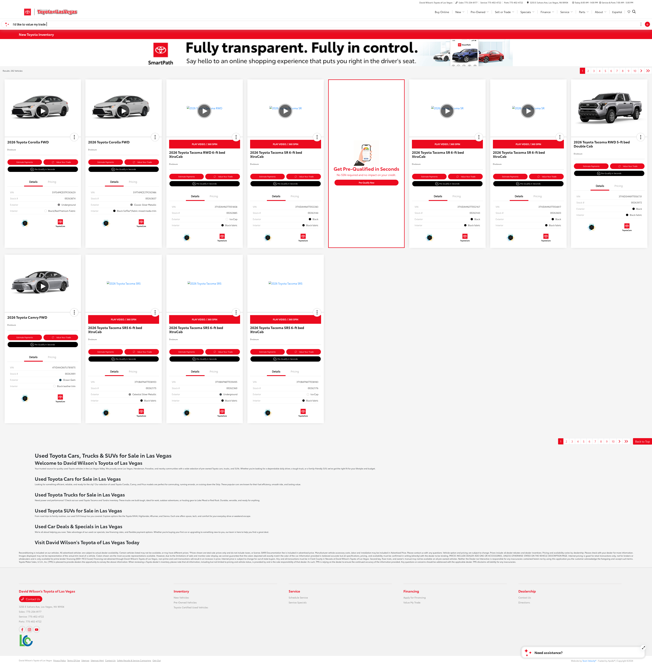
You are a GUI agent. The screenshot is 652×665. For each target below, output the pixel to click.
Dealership (527, 591)
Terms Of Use (73, 660)
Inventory (181, 591)
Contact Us (32, 599)
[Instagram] (29, 629)
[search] (634, 12)
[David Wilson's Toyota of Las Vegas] (48, 11)
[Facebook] (22, 629)
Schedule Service (298, 597)
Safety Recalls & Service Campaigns (134, 660)
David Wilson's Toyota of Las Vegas (35, 660)
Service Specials (298, 602)
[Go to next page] (641, 71)
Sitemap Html (97, 660)
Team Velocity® (589, 660)
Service (294, 591)
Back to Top (642, 441)
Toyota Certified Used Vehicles (191, 607)
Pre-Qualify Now (366, 182)
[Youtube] (36, 629)
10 (634, 71)
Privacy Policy (59, 660)
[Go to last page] (648, 71)
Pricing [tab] (52, 181)
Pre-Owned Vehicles (185, 602)
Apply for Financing (414, 597)
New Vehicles (181, 597)
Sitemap (85, 660)
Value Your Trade (63, 162)
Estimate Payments (24, 162)
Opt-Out (156, 660)
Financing (411, 591)
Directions (524, 602)
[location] (528, 2)
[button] (74, 137)
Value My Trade (411, 602)
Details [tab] (33, 181)
